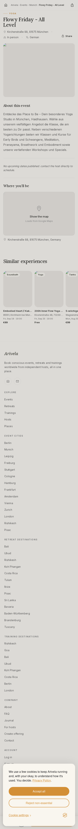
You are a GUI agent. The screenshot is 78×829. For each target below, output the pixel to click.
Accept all (39, 791)
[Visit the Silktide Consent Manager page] (65, 815)
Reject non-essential (39, 803)
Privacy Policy (41, 780)
